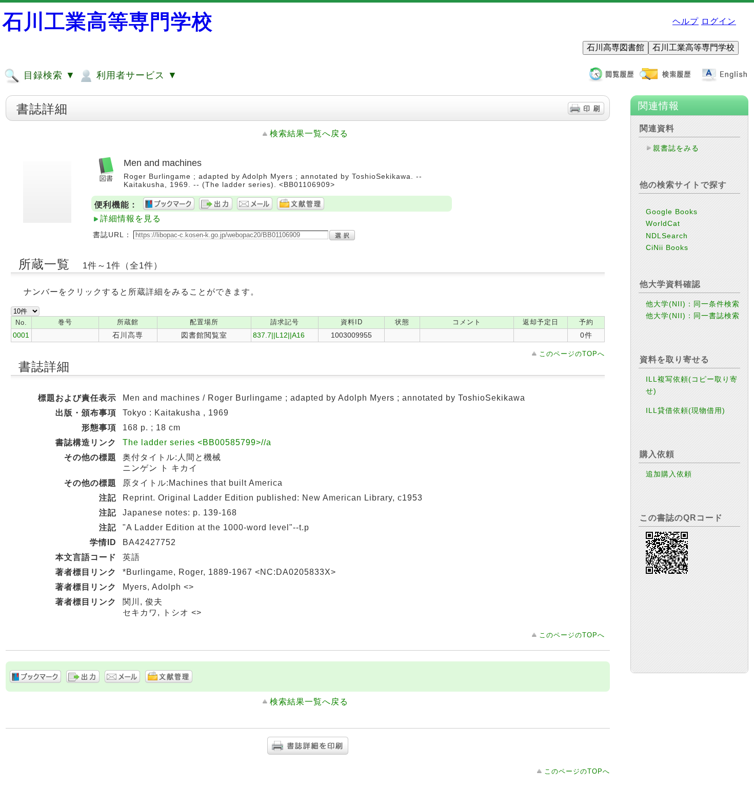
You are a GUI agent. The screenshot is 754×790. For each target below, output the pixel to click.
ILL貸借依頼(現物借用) (685, 410)
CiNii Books (667, 247)
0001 (21, 335)
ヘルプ (685, 21)
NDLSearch (667, 236)
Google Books (672, 211)
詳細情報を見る (130, 218)
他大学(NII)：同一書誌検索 (693, 315)
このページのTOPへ (572, 354)
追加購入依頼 (669, 474)
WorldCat (663, 223)
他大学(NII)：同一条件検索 (693, 304)
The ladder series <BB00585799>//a (197, 442)
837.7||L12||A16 (279, 335)
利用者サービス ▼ (135, 75)
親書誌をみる (676, 148)
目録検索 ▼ (48, 75)
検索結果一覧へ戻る (309, 133)
